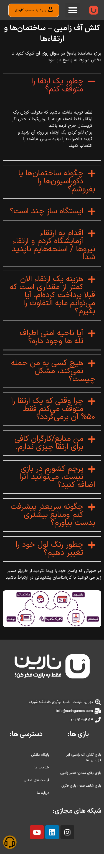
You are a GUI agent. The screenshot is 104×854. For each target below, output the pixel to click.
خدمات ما (41, 767)
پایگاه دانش (40, 755)
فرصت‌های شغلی (36, 780)
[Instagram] (67, 832)
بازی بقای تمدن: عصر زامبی (80, 773)
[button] (72, 10)
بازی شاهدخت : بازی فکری (81, 786)
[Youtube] (37, 832)
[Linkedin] (52, 832)
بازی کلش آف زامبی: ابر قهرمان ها (83, 757)
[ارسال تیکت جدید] (10, 843)
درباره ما (43, 793)
